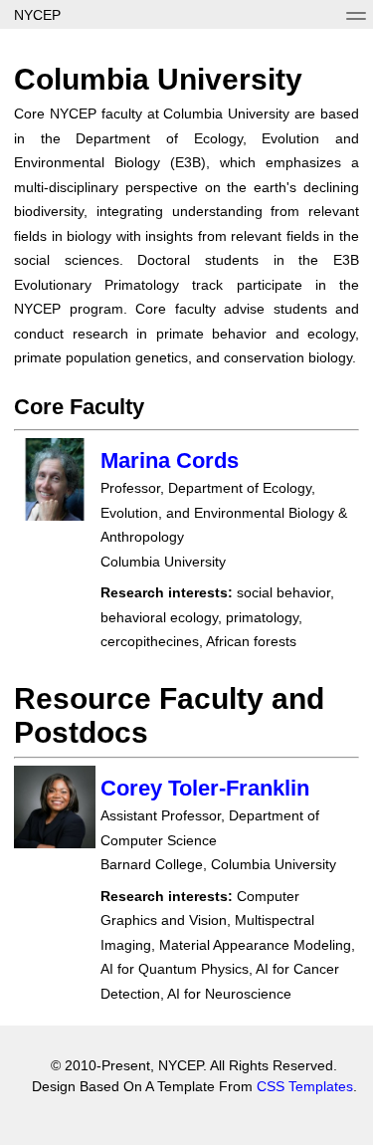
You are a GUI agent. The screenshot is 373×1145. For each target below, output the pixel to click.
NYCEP (37, 15)
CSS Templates (305, 1086)
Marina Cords (169, 460)
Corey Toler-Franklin (204, 788)
